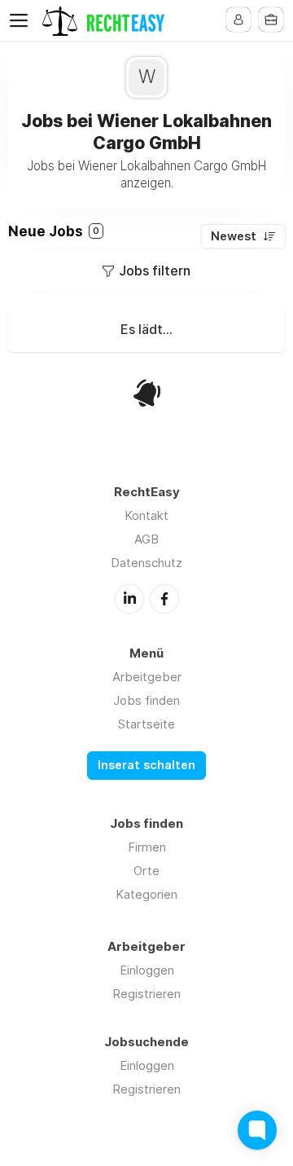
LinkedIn (129, 599)
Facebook (164, 599)
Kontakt (146, 515)
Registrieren (146, 993)
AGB (146, 539)
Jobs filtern (154, 270)
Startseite (146, 724)
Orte (146, 870)
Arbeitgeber (146, 676)
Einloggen (147, 970)
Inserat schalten (146, 765)
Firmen (147, 847)
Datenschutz (146, 562)
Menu (22, 20)
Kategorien (146, 894)
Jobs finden (146, 700)
